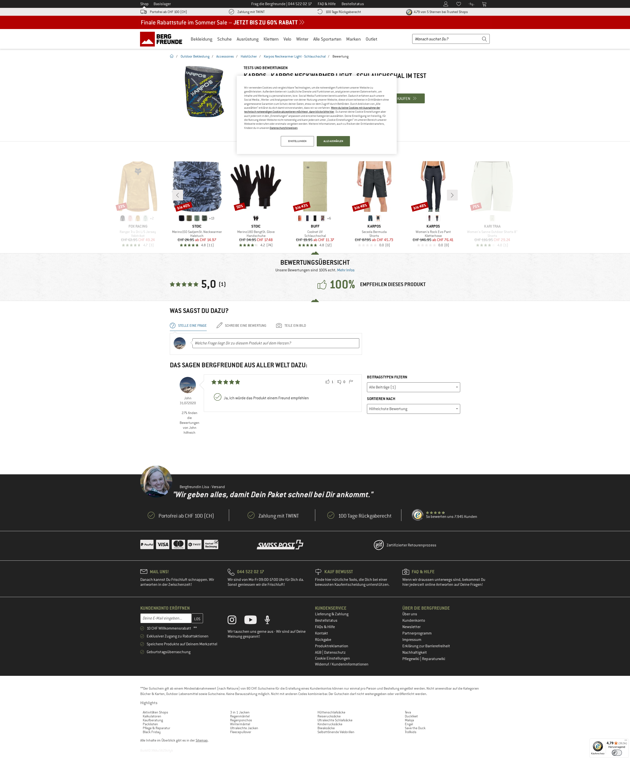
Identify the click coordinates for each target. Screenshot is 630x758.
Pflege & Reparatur (156, 728)
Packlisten (150, 724)
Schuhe (224, 39)
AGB (318, 652)
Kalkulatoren (152, 716)
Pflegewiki (411, 658)
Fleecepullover (240, 732)
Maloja (409, 720)
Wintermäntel (240, 724)
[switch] (617, 753)
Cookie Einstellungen (332, 658)
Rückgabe (323, 639)
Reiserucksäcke (329, 716)
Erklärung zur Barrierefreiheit (426, 646)
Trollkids (410, 732)
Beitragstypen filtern (387, 377)
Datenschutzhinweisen (284, 128)
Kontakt (321, 633)
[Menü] (626, 741)
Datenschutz (335, 652)
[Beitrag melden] (351, 382)
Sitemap (202, 740)
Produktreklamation (331, 646)
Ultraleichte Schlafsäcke (334, 720)
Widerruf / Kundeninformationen (341, 664)
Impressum (411, 639)
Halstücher (249, 56)
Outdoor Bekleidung (195, 56)
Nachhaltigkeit (414, 652)
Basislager (162, 3)
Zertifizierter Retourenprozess (411, 545)
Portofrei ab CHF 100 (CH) (168, 12)
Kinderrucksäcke (329, 724)
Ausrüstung (248, 39)
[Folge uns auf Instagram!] (236, 621)
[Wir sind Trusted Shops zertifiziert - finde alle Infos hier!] (418, 515)
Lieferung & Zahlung (331, 614)
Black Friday (152, 732)
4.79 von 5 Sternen (440, 12)
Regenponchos (241, 720)
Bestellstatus (326, 620)
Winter (302, 39)
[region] (317, 115)
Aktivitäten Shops (155, 712)
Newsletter (411, 626)
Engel (409, 724)
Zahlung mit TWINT (251, 12)
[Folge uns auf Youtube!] (254, 621)
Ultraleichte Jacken (244, 728)
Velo (287, 39)
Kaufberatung (153, 720)
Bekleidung (201, 39)
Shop (144, 3)
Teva (408, 712)
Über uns (409, 614)
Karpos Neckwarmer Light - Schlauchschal (295, 56)
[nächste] (452, 195)
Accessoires (225, 56)
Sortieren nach (381, 398)
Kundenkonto (413, 620)
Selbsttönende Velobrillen (335, 732)
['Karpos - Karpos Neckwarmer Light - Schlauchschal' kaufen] (204, 91)
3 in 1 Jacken (240, 712)
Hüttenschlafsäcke (331, 712)
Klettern (271, 39)
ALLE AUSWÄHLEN (333, 141)
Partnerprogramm (417, 633)
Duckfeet (411, 716)
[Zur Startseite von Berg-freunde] (163, 38)
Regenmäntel (240, 716)
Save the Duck (415, 728)
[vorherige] (177, 195)
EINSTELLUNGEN (297, 141)
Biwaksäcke (326, 728)
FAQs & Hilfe (325, 626)
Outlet (371, 39)
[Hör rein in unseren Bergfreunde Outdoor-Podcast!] (271, 621)
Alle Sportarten (327, 39)
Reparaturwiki (433, 658)
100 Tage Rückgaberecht (343, 12)
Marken (353, 39)
